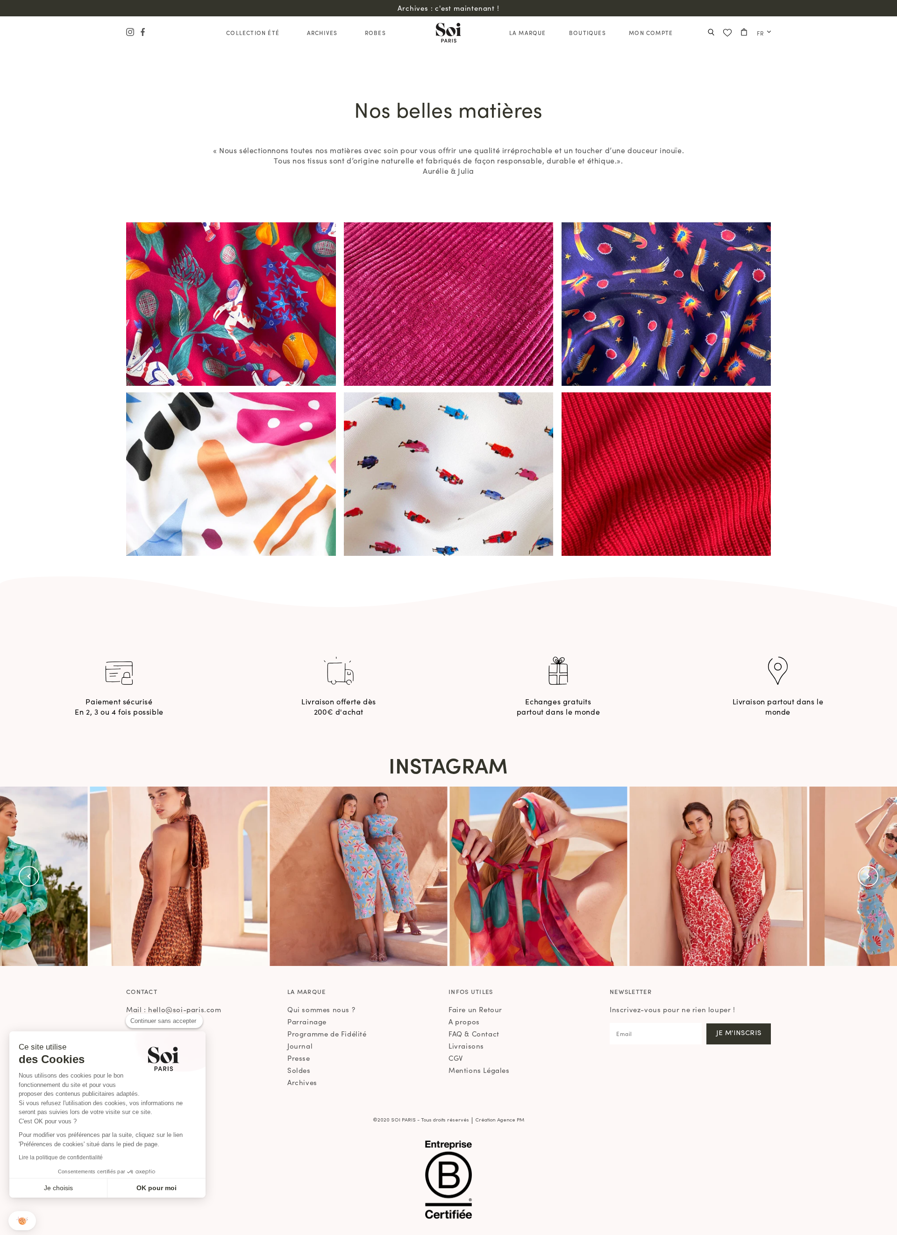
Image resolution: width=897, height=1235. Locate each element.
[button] (29, 876)
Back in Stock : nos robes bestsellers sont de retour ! (448, 8)
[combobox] (761, 33)
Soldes (299, 1070)
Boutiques (587, 32)
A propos (464, 1021)
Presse (298, 1058)
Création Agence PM (499, 1120)
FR (760, 33)
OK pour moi (156, 1188)
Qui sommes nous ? (321, 1009)
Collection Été (252, 32)
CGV (455, 1058)
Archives (322, 32)
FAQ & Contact (473, 1033)
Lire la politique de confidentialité (61, 1157)
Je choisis (58, 1188)
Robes (375, 32)
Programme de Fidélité (327, 1033)
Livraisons (466, 1045)
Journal (300, 1045)
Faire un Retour (475, 1009)
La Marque (527, 32)
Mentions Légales (479, 1070)
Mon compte (651, 32)
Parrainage (307, 1021)
